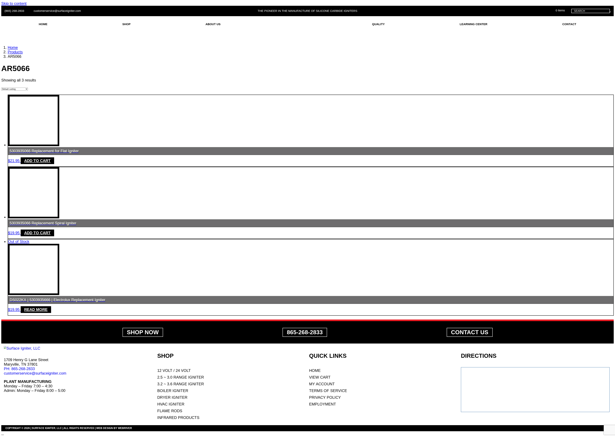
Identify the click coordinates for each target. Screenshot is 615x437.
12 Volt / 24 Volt (174, 370)
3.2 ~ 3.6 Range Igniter (180, 384)
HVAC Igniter (170, 404)
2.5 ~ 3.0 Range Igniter (180, 377)
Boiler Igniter (172, 390)
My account (322, 384)
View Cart (320, 377)
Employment (322, 404)
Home (315, 370)
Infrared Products (178, 417)
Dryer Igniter (172, 397)
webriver (125, 428)
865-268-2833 (305, 332)
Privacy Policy (325, 397)
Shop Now (143, 332)
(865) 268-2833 (14, 10)
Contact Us (469, 332)
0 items (560, 10)
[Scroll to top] (2, 434)
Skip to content (14, 3)
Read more (36, 309)
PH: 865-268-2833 (19, 369)
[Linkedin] (6, 402)
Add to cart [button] (37, 160)
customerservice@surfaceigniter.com (57, 10)
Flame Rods (169, 411)
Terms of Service (328, 390)
